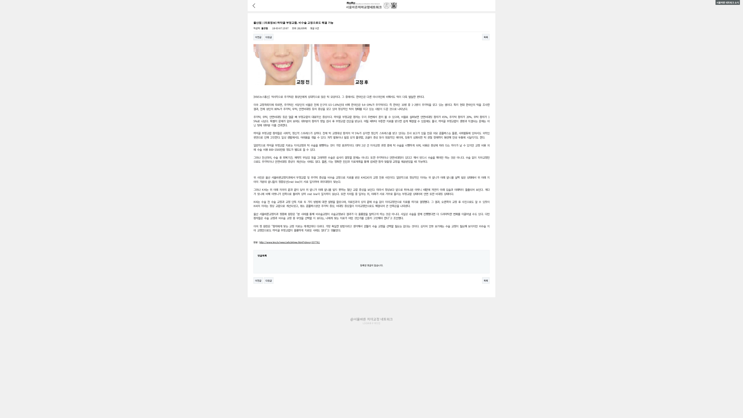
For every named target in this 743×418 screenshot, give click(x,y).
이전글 (258, 37)
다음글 (268, 37)
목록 (486, 37)
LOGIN (366, 323)
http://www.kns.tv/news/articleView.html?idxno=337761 (289, 242)
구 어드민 (375, 323)
